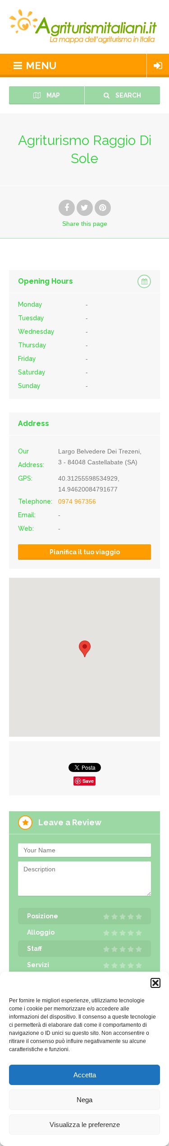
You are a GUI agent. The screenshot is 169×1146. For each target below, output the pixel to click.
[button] (155, 982)
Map (52, 95)
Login (158, 65)
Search (127, 95)
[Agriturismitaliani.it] (84, 27)
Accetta (84, 1075)
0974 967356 (77, 501)
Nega (84, 1100)
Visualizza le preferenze (85, 1124)
